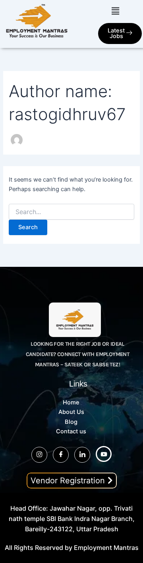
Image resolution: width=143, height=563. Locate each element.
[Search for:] (71, 212)
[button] (115, 11)
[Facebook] (61, 455)
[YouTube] (104, 454)
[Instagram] (39, 455)
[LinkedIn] (82, 455)
